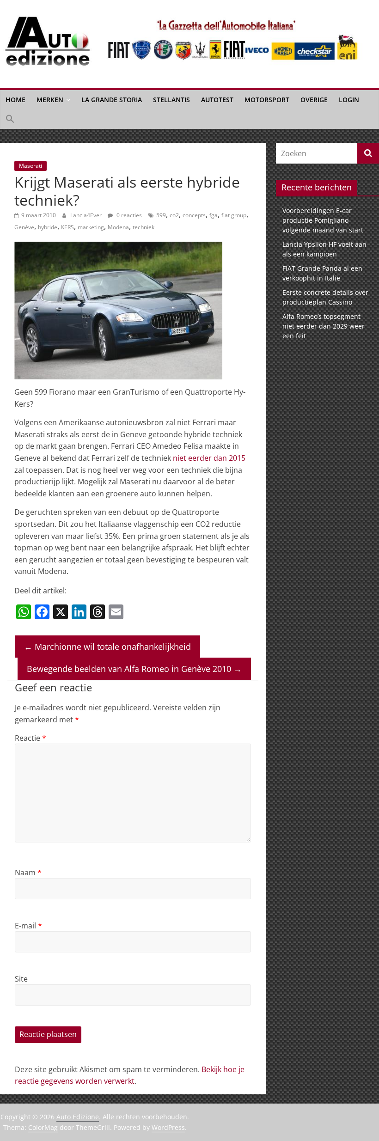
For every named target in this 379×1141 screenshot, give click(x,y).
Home (15, 99)
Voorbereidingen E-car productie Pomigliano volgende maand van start (322, 220)
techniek (143, 227)
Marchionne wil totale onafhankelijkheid (107, 646)
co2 (174, 215)
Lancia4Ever (86, 215)
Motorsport (267, 99)
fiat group (233, 215)
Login (349, 99)
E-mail (28, 926)
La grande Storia (111, 99)
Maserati (30, 166)
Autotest (217, 99)
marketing (91, 227)
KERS (67, 227)
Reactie (30, 738)
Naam (28, 872)
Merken (50, 99)
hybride (47, 227)
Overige (314, 99)
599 (161, 215)
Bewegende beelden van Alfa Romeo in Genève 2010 (134, 668)
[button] (10, 119)
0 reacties (128, 215)
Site (21, 979)
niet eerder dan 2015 (209, 458)
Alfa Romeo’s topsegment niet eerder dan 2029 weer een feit (323, 326)
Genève (24, 227)
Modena (118, 227)
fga (213, 215)
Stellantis (171, 99)
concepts (194, 215)
